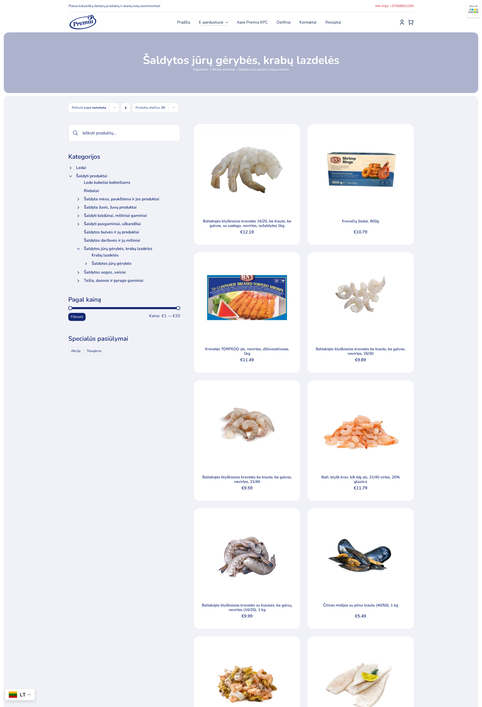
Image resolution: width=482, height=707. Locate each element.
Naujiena (94, 350)
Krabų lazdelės (105, 255)
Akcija (76, 350)
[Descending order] (126, 108)
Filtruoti (77, 316)
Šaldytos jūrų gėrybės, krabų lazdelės (118, 248)
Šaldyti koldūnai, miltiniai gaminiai (115, 215)
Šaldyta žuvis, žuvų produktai (110, 207)
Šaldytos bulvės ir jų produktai (111, 232)
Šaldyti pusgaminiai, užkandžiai (112, 224)
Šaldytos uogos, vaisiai (105, 272)
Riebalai (91, 191)
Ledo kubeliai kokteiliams (107, 182)
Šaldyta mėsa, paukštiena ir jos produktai (121, 199)
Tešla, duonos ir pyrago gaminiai (113, 280)
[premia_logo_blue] (82, 16)
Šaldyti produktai (91, 176)
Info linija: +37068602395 (394, 6)
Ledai (81, 167)
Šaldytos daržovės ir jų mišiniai (112, 240)
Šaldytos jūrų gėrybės (112, 263)
